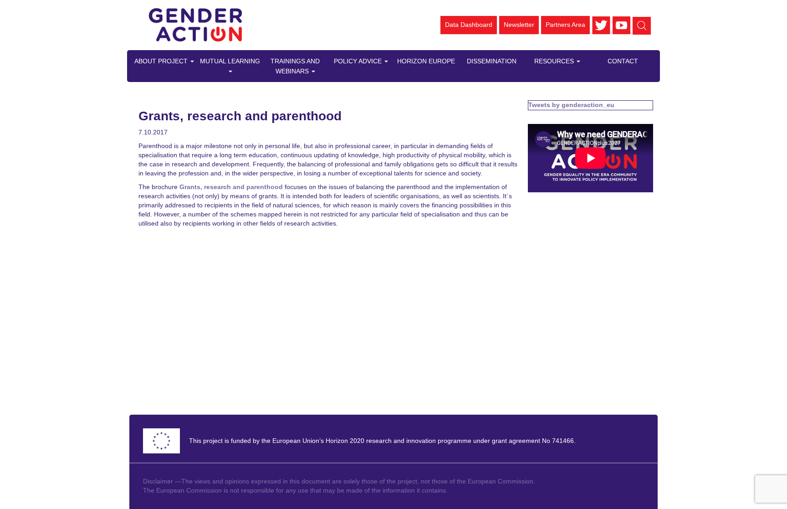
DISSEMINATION (491, 61)
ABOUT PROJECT (161, 61)
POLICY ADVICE (358, 61)
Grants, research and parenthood (231, 186)
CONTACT (623, 61)
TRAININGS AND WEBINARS (295, 66)
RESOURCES (555, 61)
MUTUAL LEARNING (230, 61)
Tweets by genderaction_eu (571, 104)
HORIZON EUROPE (426, 61)
